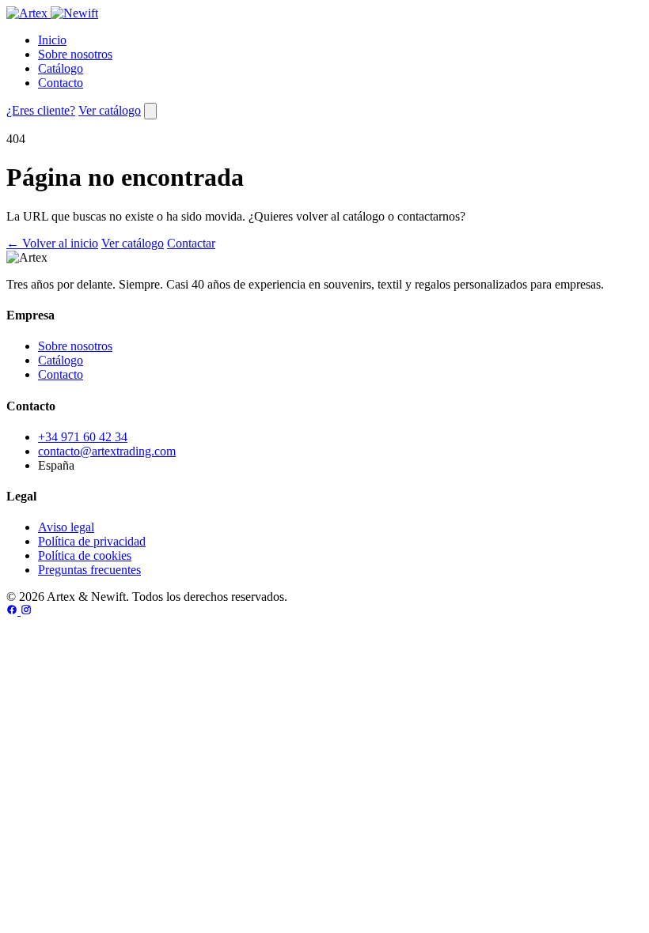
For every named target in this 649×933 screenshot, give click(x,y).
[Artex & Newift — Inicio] (52, 13)
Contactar (191, 243)
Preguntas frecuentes (89, 569)
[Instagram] (26, 611)
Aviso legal (66, 527)
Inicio (52, 40)
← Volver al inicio (52, 243)
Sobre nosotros (75, 54)
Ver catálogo (109, 110)
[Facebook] (13, 611)
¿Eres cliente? (40, 110)
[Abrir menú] (150, 111)
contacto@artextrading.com (107, 451)
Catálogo (60, 68)
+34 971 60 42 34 (82, 437)
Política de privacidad (92, 541)
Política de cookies (84, 555)
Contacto (60, 82)
